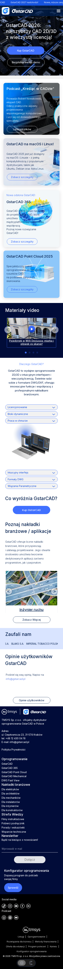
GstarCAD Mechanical (14, 776)
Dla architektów (10, 793)
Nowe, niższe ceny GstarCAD (48, 2)
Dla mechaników (11, 797)
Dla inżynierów (10, 805)
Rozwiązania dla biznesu (19, 941)
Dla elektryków (10, 789)
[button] (54, 329)
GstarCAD (7, 763)
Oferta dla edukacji (15, 946)
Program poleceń (37, 946)
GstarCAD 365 (10, 767)
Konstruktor (31, 609)
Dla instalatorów (11, 801)
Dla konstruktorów (12, 810)
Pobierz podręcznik (13, 823)
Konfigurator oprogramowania (32, 951)
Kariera (53, 946)
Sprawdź (13, 887)
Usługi (21, 936)
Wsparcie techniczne (14, 831)
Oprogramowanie (36, 936)
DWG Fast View (10, 780)
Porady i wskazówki (13, 827)
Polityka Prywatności (13, 749)
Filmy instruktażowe (13, 819)
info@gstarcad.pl (15, 678)
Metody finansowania (46, 941)
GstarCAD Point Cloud (14, 772)
